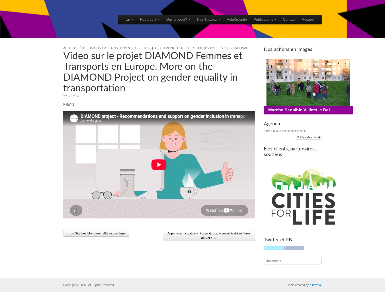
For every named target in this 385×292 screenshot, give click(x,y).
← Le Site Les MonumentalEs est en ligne (96, 233)
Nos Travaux (207, 19)
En (128, 19)
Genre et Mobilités (193, 48)
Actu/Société (237, 19)
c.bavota (315, 285)
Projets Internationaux (230, 48)
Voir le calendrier (307, 137)
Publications (264, 19)
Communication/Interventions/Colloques (122, 48)
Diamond (168, 48)
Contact (289, 19)
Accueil (308, 19)
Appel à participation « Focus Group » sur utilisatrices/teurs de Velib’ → (209, 236)
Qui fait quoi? (177, 19)
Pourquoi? (148, 19)
